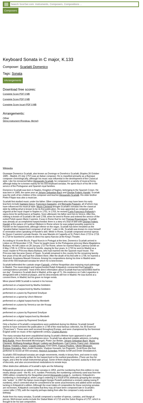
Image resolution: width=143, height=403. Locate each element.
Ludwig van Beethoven (52, 343)
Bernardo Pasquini (71, 204)
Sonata (17, 73)
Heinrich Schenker (48, 351)
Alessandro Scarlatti (43, 181)
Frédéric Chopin (20, 346)
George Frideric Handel (78, 192)
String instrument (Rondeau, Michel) (20, 121)
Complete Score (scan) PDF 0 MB (19, 104)
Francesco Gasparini (46, 204)
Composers (10, 10)
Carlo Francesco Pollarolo (81, 211)
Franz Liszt (82, 343)
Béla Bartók (8, 341)
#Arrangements (12, 80)
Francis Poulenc (66, 346)
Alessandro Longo (59, 375)
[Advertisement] (71, 35)
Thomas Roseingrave (76, 219)
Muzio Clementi (44, 206)
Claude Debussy (37, 346)
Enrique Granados (12, 348)
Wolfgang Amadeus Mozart (26, 343)
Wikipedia (8, 168)
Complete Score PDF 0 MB (16, 94)
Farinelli (45, 264)
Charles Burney (59, 332)
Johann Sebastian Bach (50, 192)
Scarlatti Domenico (34, 67)
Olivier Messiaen (84, 346)
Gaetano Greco (27, 204)
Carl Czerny (70, 343)
